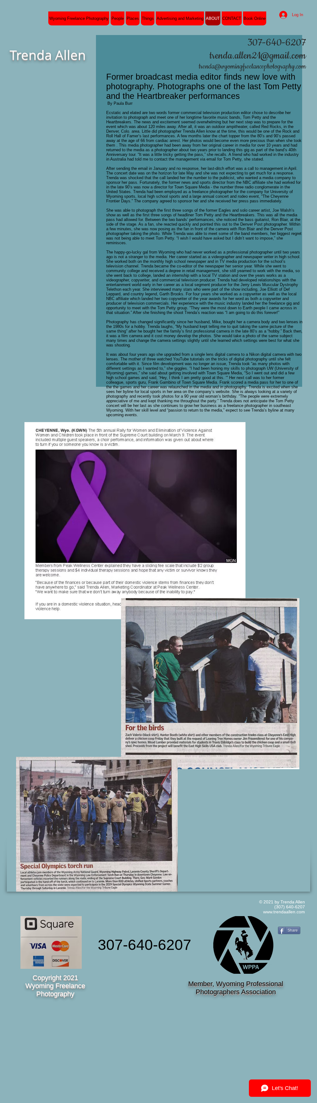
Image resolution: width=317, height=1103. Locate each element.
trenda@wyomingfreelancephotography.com (252, 66)
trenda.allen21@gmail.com (258, 55)
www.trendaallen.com (284, 911)
